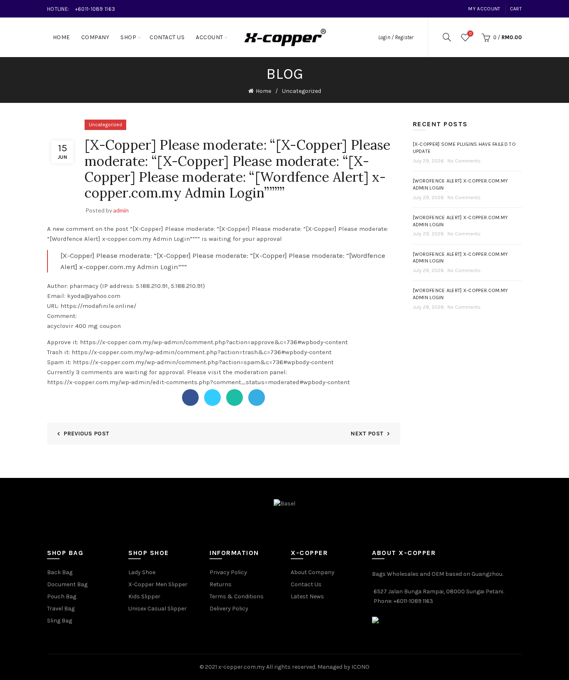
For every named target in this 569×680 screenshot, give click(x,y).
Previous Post (86, 433)
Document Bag (67, 584)
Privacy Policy (228, 572)
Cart (516, 9)
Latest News (307, 596)
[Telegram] (256, 397)
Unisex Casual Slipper (157, 608)
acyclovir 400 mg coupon (84, 326)
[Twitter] (212, 397)
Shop (128, 37)
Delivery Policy (229, 608)
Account (209, 37)
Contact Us (167, 37)
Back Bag (59, 572)
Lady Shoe (141, 572)
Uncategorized (301, 91)
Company (95, 37)
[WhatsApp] (234, 397)
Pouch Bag (61, 596)
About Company (312, 572)
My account (484, 9)
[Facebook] (190, 397)
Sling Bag (59, 620)
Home (61, 37)
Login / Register (395, 37)
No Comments (464, 161)
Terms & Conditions (237, 596)
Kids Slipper (144, 596)
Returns (221, 584)
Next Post (367, 433)
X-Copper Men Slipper (157, 584)
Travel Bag (61, 608)
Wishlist (470, 33)
